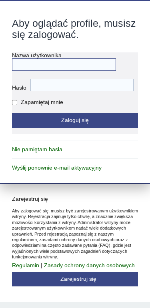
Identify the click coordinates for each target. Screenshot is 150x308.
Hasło (19, 88)
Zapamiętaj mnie (41, 102)
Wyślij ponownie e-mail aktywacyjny (57, 168)
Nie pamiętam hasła (37, 149)
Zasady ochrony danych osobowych (89, 265)
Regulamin (25, 265)
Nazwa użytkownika (37, 55)
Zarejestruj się (78, 279)
